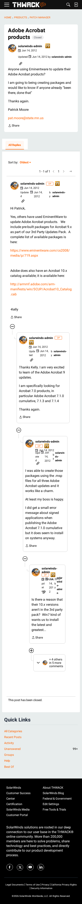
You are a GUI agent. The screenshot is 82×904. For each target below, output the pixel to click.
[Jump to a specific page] (70, 171)
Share (13, 126)
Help (7, 760)
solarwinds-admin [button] (30, 46)
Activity (9, 743)
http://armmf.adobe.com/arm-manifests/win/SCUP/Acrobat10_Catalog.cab (41, 289)
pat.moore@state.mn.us (26, 118)
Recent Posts (12, 737)
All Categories (13, 731)
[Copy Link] (20, 63)
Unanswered (41, 749)
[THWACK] (29, 4)
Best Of (9, 766)
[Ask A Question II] (47, 46)
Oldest (24, 163)
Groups (9, 754)
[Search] (68, 4)
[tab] (14, 145)
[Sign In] (76, 4)
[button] (12, 48)
